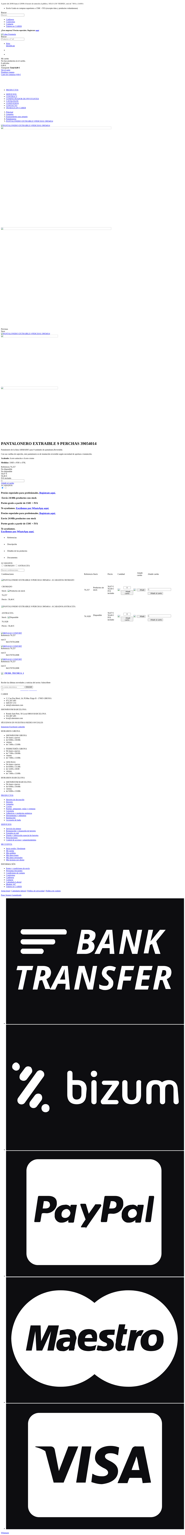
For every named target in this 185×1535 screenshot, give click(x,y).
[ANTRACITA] (5, 488)
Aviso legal (5, 891)
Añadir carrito (127, 592)
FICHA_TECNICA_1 (14, 673)
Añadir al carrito (155, 593)
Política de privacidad (35, 891)
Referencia (5, 635)
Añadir (141, 590)
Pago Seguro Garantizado (11, 895)
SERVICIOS (6, 824)
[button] (7, 483)
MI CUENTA (6, 844)
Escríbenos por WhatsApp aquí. (32, 508)
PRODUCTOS (7, 795)
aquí (37, 30)
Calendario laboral (18, 891)
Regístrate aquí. (47, 493)
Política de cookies (53, 891)
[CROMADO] (2, 488)
